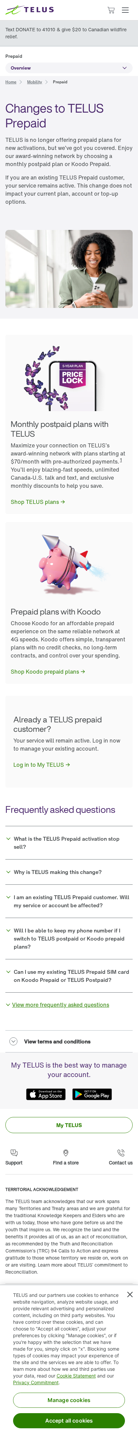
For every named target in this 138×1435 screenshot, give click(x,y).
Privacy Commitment (36, 1382)
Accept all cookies (69, 1420)
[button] (125, 10)
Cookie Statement (76, 1376)
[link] (11, 81)
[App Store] (46, 1094)
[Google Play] (92, 1094)
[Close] (130, 1294)
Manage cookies (69, 1400)
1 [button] (121, 459)
